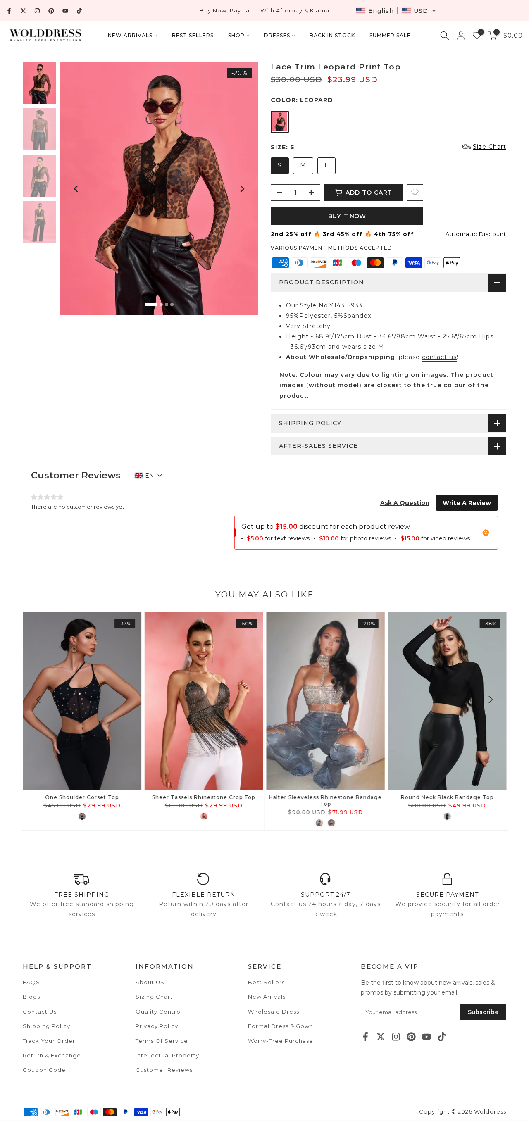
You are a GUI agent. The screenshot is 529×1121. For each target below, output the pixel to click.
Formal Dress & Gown (280, 1026)
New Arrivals (267, 996)
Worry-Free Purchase (280, 1041)
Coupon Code (44, 1069)
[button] (396, 10)
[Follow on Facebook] (9, 11)
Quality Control (159, 1011)
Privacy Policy (157, 1026)
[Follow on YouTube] (65, 11)
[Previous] (76, 189)
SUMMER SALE (390, 35)
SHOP (236, 35)
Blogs (31, 996)
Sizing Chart (154, 996)
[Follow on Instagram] (37, 11)
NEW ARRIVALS (130, 35)
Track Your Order (49, 1041)
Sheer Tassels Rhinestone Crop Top (203, 797)
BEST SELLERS (193, 35)
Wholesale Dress (273, 1011)
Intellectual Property (167, 1055)
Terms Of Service (162, 1041)
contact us (439, 357)
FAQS (31, 982)
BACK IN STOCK (332, 35)
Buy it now (347, 216)
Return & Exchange (52, 1055)
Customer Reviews (164, 1069)
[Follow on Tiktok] (79, 11)
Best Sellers (266, 982)
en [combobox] (149, 475)
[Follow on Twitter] (23, 11)
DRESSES (277, 35)
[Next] (241, 189)
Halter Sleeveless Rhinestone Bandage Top (325, 800)
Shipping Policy (46, 1026)
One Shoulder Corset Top (82, 797)
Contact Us (40, 1011)
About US (150, 982)
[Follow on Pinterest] (51, 11)
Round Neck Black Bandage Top (447, 797)
